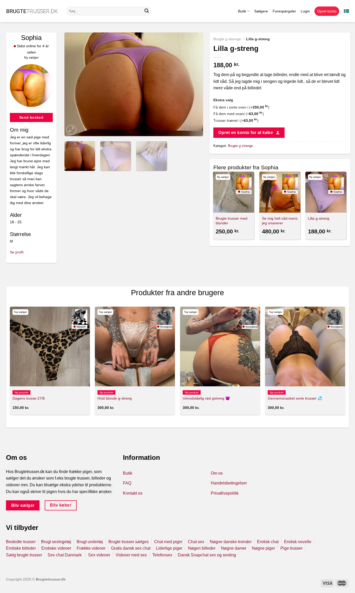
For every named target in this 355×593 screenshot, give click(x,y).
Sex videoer (99, 555)
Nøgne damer (233, 548)
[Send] (146, 11)
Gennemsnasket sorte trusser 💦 (295, 398)
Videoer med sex (131, 555)
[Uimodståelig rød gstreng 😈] (220, 347)
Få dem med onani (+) (238, 114)
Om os (217, 473)
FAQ (127, 483)
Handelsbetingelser (229, 483)
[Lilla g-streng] (325, 192)
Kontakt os (132, 493)
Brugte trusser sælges (128, 542)
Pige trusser (291, 548)
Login (305, 11)
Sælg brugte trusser (24, 555)
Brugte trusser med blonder (231, 220)
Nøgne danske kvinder (231, 542)
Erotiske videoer (56, 548)
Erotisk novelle (297, 542)
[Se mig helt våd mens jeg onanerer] (279, 192)
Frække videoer (91, 548)
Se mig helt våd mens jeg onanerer (280, 220)
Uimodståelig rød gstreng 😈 (206, 398)
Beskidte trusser (21, 542)
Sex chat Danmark (65, 555)
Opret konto (327, 11)
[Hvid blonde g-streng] (135, 347)
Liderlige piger (169, 548)
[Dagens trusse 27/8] (50, 347)
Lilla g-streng (318, 218)
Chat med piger (168, 542)
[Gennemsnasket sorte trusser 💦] (305, 347)
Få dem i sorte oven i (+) (241, 107)
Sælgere (261, 11)
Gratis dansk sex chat (130, 548)
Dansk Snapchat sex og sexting (207, 555)
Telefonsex (162, 555)
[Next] (193, 84)
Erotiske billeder (21, 548)
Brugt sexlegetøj (56, 542)
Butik (242, 11)
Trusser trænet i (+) (236, 120)
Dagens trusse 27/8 (28, 398)
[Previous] (73, 84)
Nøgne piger (263, 548)
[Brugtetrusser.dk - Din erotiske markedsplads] (32, 11)
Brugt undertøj (90, 542)
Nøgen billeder (201, 548)
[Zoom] (71, 130)
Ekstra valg (223, 100)
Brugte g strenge (227, 39)
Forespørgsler (284, 11)
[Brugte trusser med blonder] (233, 192)
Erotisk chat (268, 542)
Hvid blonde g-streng (114, 398)
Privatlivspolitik (225, 493)
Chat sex (196, 542)
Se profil (16, 252)
